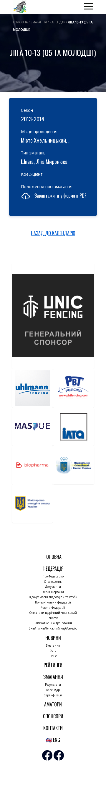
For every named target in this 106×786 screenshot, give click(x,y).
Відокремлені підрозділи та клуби (53, 597)
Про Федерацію (53, 576)
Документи (53, 587)
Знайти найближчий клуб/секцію (53, 628)
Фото (53, 650)
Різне (53, 656)
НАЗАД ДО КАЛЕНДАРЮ (53, 233)
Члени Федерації (53, 608)
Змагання (53, 645)
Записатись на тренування (53, 623)
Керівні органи (53, 592)
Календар (53, 690)
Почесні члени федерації (53, 602)
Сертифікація (53, 695)
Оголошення (53, 582)
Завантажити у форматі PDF (60, 195)
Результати (53, 684)
